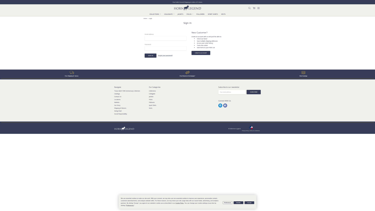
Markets (116, 102)
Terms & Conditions (255, 130)
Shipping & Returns (120, 108)
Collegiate (168, 14)
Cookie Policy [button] (179, 203)
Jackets (180, 14)
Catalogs (117, 94)
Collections (154, 14)
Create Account (201, 53)
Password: (148, 44)
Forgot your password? (165, 55)
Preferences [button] (130, 205)
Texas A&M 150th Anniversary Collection (127, 91)
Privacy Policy (245, 130)
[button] (72, 72)
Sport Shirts (213, 14)
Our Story (117, 105)
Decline (238, 202)
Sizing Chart (118, 111)
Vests (223, 14)
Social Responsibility (120, 114)
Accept (249, 202)
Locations (117, 99)
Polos (189, 14)
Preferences (227, 202)
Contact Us (117, 96)
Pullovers (200, 14)
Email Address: (149, 34)
